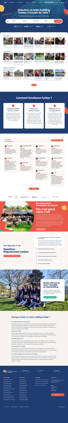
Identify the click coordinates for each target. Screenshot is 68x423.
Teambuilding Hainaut (7, 385)
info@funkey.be (56, 370)
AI (8, 21)
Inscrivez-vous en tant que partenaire (41, 383)
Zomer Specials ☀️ (7, 51)
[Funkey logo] (5, 2)
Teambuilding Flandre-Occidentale (9, 399)
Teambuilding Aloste (22, 379)
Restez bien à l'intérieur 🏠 (9, 68)
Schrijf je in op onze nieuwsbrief (40, 385)
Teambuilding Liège (6, 390)
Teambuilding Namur (7, 394)
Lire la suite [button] (7, 170)
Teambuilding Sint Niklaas (23, 399)
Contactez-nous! (25, 370)
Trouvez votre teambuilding (49, 2)
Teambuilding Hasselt (23, 390)
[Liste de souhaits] (63, 2)
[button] (49, 241)
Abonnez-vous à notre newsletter (49, 297)
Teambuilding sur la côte (7, 379)
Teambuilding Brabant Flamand (8, 396)
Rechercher (59, 21)
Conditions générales (14, 406)
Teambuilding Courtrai (23, 392)
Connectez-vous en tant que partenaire (42, 379)
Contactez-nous (57, 394)
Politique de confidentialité (23, 406)
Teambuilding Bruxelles (23, 385)
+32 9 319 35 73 (41, 370)
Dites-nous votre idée (40, 229)
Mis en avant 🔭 (7, 36)
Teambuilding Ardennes (7, 383)
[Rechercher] (59, 2)
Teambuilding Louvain (23, 396)
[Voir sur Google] (6, 146)
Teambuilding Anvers (7, 381)
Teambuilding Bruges (22, 383)
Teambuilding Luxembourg (8, 392)
